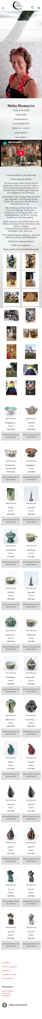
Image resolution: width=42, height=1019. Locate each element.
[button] (3, 9)
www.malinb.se (21, 137)
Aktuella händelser (8, 991)
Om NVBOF (6, 963)
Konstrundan (6, 993)
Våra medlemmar (7, 978)
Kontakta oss (6, 970)
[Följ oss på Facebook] (5, 1005)
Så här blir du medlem (9, 974)
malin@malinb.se (21, 133)
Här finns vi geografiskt (9, 967)
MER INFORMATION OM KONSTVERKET (11, 436)
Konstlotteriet (6, 995)
